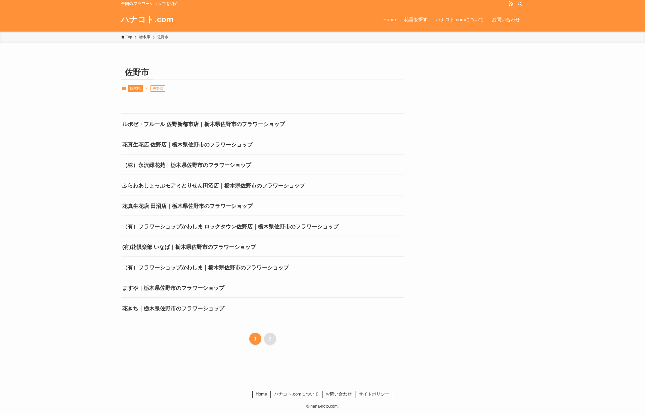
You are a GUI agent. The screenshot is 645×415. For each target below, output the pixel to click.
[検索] (519, 3)
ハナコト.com (147, 19)
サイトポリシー (374, 394)
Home (261, 394)
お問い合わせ (339, 394)
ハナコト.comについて (296, 394)
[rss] (511, 3)
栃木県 (135, 88)
